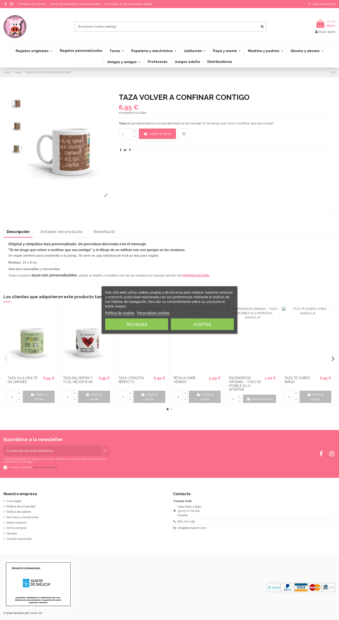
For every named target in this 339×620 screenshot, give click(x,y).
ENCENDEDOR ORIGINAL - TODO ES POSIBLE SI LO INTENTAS (245, 383)
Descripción (18, 232)
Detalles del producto (62, 232)
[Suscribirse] (105, 450)
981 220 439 (186, 521)
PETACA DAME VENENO (185, 380)
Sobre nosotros (16, 522)
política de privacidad (45, 467)
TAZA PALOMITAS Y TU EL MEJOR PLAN (78, 380)
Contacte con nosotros (33, 4)
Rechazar (136, 324)
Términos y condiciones (22, 517)
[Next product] (335, 72)
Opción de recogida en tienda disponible (76, 4)
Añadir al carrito (160, 133)
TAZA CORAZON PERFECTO (131, 380)
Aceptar (202, 324)
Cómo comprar (16, 528)
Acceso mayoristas (19, 538)
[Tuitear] (125, 150)
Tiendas (11, 533)
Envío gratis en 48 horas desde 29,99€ (128, 4)
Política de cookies (18, 511)
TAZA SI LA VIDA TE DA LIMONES (22, 380)
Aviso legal (13, 501)
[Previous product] (332, 72)
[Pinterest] (130, 150)
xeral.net (36, 613)
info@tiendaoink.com (192, 528)
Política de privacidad (21, 506)
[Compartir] (120, 150)
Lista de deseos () (323, 4)
